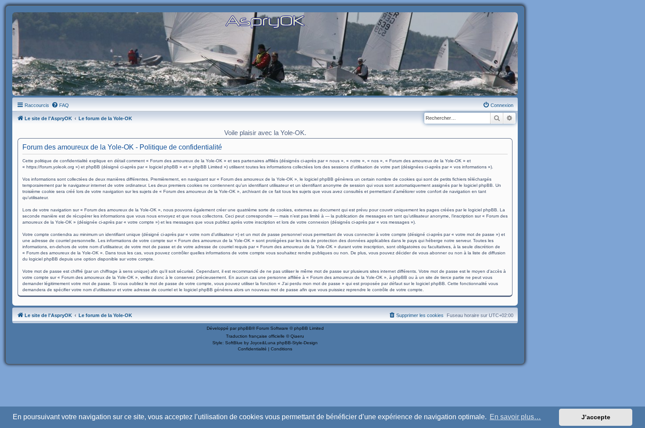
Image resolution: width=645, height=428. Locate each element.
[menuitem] (60, 105)
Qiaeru (297, 336)
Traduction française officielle (255, 336)
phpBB (245, 328)
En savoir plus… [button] (515, 417)
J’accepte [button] (595, 417)
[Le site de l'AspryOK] (265, 21)
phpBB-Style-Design (297, 342)
